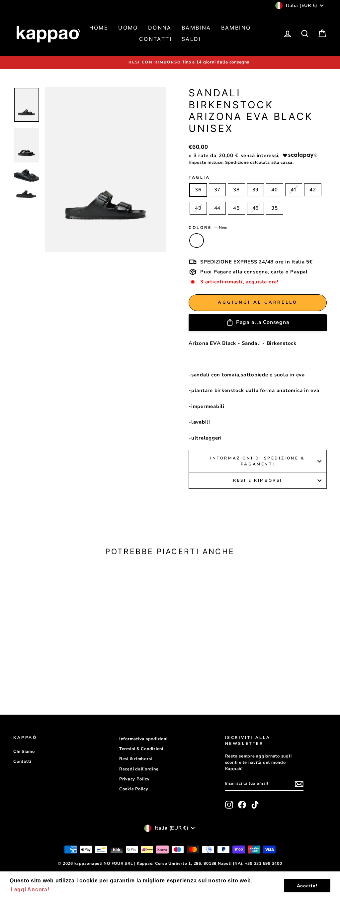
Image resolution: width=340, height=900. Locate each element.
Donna (160, 27)
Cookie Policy (133, 789)
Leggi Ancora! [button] (30, 889)
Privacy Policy (134, 779)
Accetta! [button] (307, 885)
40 (274, 189)
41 (294, 189)
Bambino (236, 27)
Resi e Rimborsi (257, 480)
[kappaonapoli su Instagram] (229, 805)
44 (217, 208)
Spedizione (237, 162)
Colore (208, 227)
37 (217, 189)
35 (274, 208)
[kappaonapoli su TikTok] (255, 805)
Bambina (196, 27)
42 (312, 189)
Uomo (128, 27)
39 (255, 189)
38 (236, 189)
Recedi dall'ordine (139, 769)
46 (255, 208)
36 (198, 189)
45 (236, 208)
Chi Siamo (24, 751)
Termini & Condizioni (141, 749)
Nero (196, 240)
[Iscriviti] (299, 784)
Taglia (199, 177)
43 (198, 208)
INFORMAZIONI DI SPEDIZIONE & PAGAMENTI (257, 461)
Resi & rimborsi (135, 759)
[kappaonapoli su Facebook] (242, 805)
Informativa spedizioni (143, 739)
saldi (191, 39)
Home (99, 27)
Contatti (155, 39)
